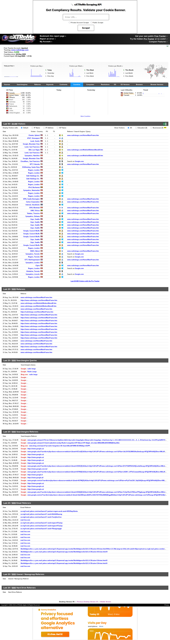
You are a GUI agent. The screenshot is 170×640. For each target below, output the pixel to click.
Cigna (38, 265)
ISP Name (62, 128)
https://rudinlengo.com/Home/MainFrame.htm (37, 312)
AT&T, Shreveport (33, 138)
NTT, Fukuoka (35, 164)
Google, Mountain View (31, 144)
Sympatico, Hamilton (32, 155)
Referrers (37, 84)
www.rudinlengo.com (19, 50)
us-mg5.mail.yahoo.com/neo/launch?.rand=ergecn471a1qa (41, 523)
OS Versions (125, 84)
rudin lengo (31, 369)
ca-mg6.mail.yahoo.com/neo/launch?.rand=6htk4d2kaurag (41, 514)
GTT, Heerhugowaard (32, 260)
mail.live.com (25, 520)
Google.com (79, 161)
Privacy (166, 605)
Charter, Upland (34, 135)
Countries (76, 84)
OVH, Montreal (34, 208)
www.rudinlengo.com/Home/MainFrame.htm (83, 135)
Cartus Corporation (33, 202)
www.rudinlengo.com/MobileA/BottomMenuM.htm (85, 150)
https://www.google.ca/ (35, 449)
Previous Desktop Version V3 (87, 602)
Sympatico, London (33, 262)
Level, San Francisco (32, 147)
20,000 (14, 124)
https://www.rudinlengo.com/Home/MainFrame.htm (39, 300)
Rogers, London (34, 170)
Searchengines (22, 84)
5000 (14, 289)
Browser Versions (157, 84)
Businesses (157, 128)
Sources (7, 84)
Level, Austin (35, 141)
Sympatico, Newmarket (31, 190)
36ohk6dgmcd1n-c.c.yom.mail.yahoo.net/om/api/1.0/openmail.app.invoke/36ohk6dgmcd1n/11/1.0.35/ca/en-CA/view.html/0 (63, 560)
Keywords (49, 84)
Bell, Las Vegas (34, 150)
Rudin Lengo (32, 371)
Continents (63, 84)
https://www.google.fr (35, 475)
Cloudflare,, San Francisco (30, 161)
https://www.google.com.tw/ (37, 469)
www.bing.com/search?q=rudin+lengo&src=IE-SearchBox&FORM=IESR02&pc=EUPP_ (60, 446)
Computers (90, 84)
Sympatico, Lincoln (33, 274)
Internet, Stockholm (33, 205)
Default (25, 128)
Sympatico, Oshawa (32, 216)
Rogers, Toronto (34, 257)
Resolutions (105, 84)
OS (115, 84)
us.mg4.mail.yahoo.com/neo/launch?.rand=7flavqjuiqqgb (41, 528)
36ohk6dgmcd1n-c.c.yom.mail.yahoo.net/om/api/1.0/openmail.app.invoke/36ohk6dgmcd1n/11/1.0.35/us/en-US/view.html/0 (63, 552)
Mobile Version (105, 602)
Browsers (139, 84)
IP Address (49, 128)
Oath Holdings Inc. (33, 176)
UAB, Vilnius (35, 210)
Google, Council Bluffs (31, 231)
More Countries (85, 116)
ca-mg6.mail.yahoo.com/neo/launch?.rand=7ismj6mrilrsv (41, 517)
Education (142, 128)
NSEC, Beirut (35, 251)
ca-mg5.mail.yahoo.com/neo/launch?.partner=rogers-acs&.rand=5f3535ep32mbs (49, 511)
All (131, 128)
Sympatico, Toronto (33, 254)
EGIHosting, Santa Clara (31, 167)
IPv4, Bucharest (34, 187)
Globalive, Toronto (33, 271)
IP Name (36, 128)
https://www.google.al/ (35, 477)
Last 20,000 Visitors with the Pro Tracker (85, 281)
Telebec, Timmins (33, 213)
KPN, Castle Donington (31, 199)
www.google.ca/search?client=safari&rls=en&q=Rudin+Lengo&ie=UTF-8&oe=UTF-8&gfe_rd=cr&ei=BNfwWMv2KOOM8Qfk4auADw (73, 443)
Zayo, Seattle (35, 219)
